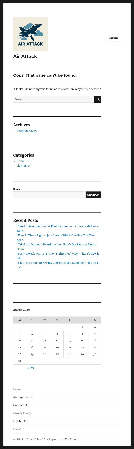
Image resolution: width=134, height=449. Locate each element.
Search (17, 189)
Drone (21, 161)
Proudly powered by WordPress (60, 439)
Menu (113, 38)
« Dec (30, 367)
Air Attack (25, 56)
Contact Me (21, 405)
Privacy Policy (22, 413)
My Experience (23, 397)
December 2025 (27, 130)
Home (17, 389)
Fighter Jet (23, 165)
